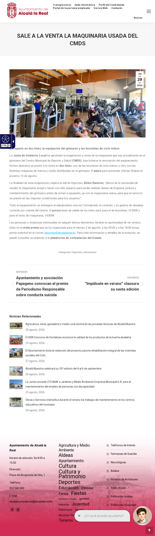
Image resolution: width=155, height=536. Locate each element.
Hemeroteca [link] (89, 252)
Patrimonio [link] (65, 509)
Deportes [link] (77, 252)
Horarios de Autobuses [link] (124, 479)
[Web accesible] (5, 138)
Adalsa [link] (115, 470)
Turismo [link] (66, 520)
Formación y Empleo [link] (68, 499)
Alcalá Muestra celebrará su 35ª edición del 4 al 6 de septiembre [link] (64, 368)
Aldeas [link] (66, 455)
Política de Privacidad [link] (123, 504)
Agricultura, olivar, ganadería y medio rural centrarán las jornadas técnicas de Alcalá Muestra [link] (80, 324)
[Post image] (16, 326)
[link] (140, 79)
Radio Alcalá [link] (118, 487)
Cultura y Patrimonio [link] (72, 474)
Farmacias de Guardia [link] (124, 453)
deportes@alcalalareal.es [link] (60, 232)
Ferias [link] (63, 493)
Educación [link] (69, 487)
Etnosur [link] (87, 488)
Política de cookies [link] (122, 496)
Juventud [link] (80, 504)
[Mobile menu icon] (148, 11)
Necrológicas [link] (118, 462)
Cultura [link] (67, 466)
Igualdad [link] (84, 498)
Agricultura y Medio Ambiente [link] (74, 447)
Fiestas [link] (78, 493)
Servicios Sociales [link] (70, 515)
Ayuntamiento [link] (71, 460)
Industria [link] (64, 504)
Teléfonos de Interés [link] (123, 445)
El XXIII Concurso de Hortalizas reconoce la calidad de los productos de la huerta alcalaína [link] (78, 337)
